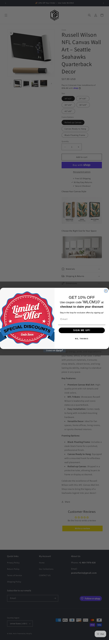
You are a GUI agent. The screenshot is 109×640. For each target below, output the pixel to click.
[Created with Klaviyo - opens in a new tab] (54, 350)
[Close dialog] (106, 291)
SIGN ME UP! (81, 330)
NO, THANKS (81, 339)
